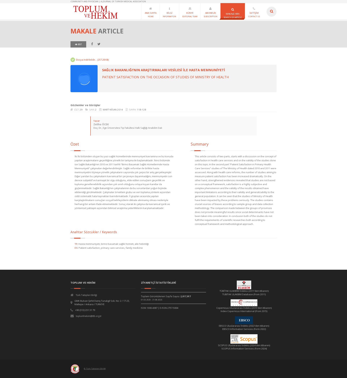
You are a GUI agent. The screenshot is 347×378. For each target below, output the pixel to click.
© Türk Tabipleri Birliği (95, 368)
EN (76, 247)
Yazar (96, 120)
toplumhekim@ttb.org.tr (89, 316)
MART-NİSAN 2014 (113, 109)
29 (81, 109)
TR (76, 243)
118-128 (141, 109)
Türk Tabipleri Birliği (86, 295)
